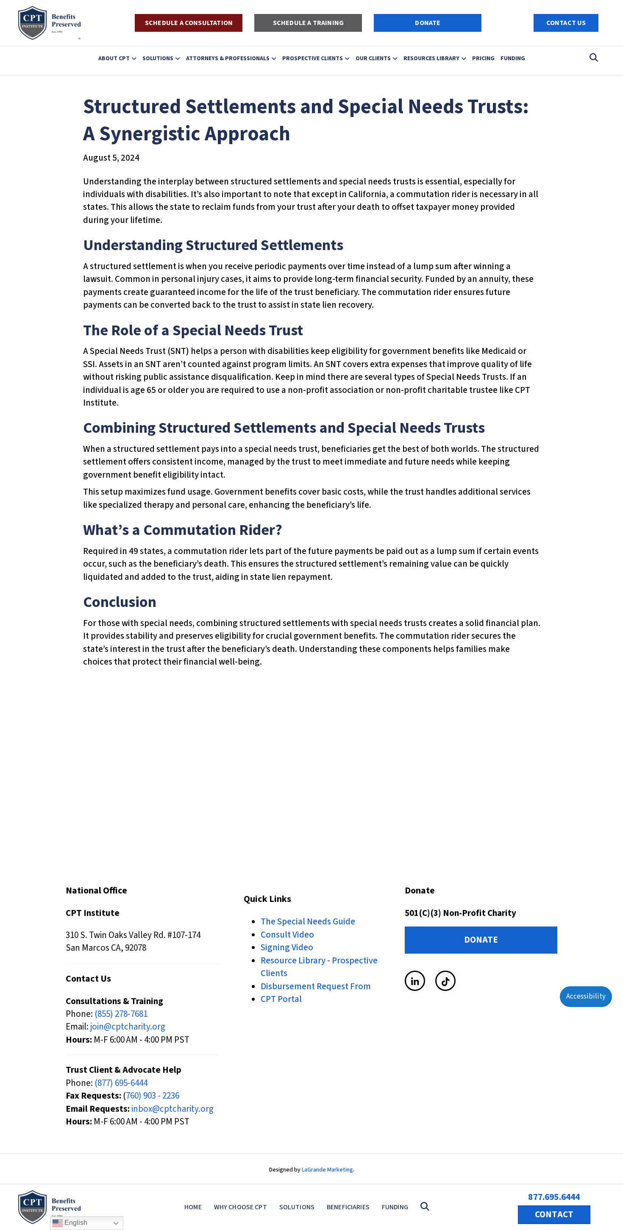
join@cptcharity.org (127, 1026)
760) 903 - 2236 (152, 1095)
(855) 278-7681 (121, 1013)
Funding (513, 58)
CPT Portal (281, 999)
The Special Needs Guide (308, 921)
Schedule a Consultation (189, 23)
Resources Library (431, 58)
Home (193, 1207)
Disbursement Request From (316, 986)
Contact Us (566, 23)
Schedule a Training (308, 23)
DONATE (427, 23)
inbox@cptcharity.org (172, 1108)
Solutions (157, 58)
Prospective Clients (312, 58)
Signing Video (287, 947)
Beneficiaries (348, 1207)
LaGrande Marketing (327, 1170)
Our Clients (373, 58)
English (75, 1222)
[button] (426, 1206)
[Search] (591, 57)
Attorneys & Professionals (228, 58)
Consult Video (287, 934)
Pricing (483, 58)
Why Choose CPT (240, 1207)
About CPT (114, 58)
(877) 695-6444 (121, 1083)
